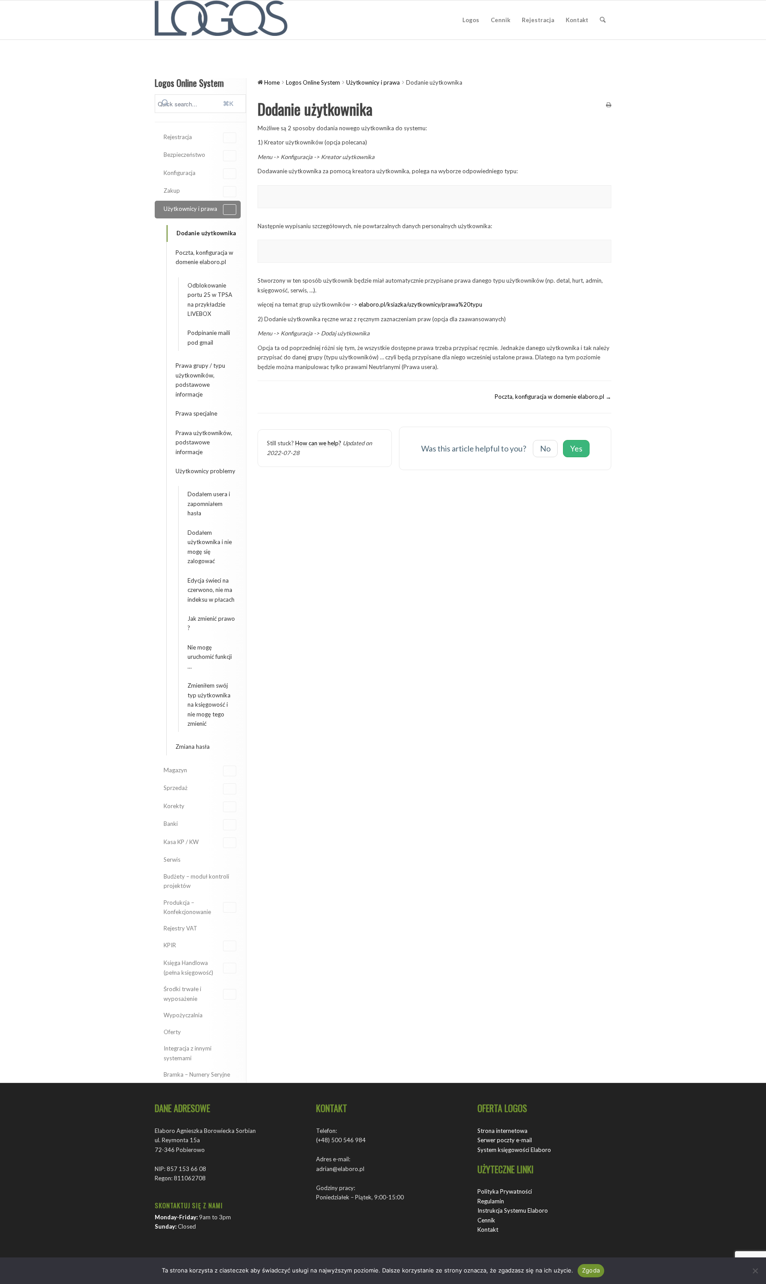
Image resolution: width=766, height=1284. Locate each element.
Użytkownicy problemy (205, 471)
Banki (171, 823)
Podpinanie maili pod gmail (209, 337)
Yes (576, 448)
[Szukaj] (602, 19)
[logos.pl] (221, 19)
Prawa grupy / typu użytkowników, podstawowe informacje (200, 379)
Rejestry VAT (180, 928)
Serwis (172, 859)
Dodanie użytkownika (206, 233)
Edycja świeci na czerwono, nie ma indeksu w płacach (211, 590)
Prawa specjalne (196, 413)
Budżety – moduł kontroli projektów (196, 881)
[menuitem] (471, 19)
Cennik (486, 1220)
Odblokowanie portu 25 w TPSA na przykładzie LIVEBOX (210, 299)
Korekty (174, 805)
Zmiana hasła (193, 746)
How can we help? (318, 443)
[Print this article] (608, 105)
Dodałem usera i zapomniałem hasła (209, 503)
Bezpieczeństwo (184, 154)
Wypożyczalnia (183, 1015)
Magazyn (175, 770)
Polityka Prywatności (504, 1191)
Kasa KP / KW (181, 841)
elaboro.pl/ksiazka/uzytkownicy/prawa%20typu (420, 304)
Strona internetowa (502, 1130)
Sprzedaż (176, 787)
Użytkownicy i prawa (190, 208)
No (545, 448)
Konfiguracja (179, 172)
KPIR (170, 945)
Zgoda (591, 1270)
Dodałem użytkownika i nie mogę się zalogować (210, 546)
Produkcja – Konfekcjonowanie (187, 907)
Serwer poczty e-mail (504, 1140)
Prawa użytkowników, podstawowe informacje (204, 442)
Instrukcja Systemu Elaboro (512, 1210)
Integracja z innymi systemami (187, 1053)
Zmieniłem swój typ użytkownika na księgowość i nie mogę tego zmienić (209, 704)
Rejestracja (178, 136)
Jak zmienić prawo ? (211, 623)
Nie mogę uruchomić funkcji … (210, 657)
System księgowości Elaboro (514, 1149)
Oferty (172, 1031)
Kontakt (487, 1229)
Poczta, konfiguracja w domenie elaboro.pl (204, 257)
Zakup (172, 190)
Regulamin (490, 1201)
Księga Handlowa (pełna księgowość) (188, 967)
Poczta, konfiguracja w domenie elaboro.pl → (553, 396)
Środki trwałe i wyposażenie (182, 993)
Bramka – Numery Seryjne (197, 1074)
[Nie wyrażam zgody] (754, 1270)
